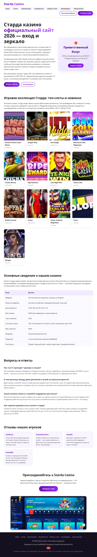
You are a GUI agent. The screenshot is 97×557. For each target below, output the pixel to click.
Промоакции (26, 9)
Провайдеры (65, 9)
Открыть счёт (85, 13)
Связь (7, 9)
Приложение (78, 9)
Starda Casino (14, 4)
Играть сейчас (12, 84)
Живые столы (52, 9)
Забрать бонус (76, 65)
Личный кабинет (68, 13)
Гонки (15, 9)
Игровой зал (39, 9)
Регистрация (28, 84)
